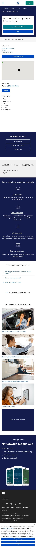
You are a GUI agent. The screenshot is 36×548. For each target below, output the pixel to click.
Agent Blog (4, 510)
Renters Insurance (6, 518)
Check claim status (21, 145)
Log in (29, 3)
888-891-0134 (5, 499)
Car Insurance (17, 195)
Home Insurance (17, 213)
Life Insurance (17, 233)
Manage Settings (18, 539)
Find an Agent (5, 507)
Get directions (18, 56)
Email (18, 32)
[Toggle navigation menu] (3, 39)
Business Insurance (17, 251)
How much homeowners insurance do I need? (15, 381)
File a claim (22, 141)
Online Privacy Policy (8, 528)
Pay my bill (22, 150)
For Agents (26, 507)
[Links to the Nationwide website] (3, 494)
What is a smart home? (8, 406)
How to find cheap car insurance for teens (14, 331)
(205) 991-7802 (13, 86)
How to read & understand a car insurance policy (16, 357)
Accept (18, 542)
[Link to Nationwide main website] (18, 4)
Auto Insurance (6, 515)
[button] (19, 70)
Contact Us (18, 507)
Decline (18, 545)
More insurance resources (20, 420)
